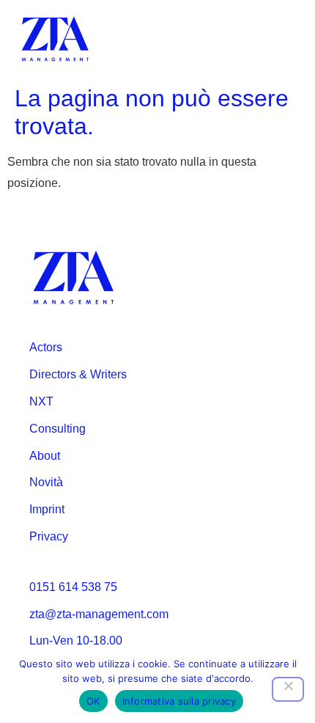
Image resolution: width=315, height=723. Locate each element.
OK (93, 701)
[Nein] (288, 689)
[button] (284, 39)
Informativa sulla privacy (179, 701)
